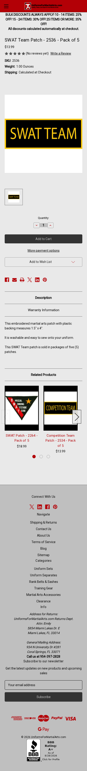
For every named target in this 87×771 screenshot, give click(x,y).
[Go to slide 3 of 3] (48, 456)
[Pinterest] (45, 280)
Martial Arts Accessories (43, 595)
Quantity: (43, 218)
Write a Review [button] (60, 53)
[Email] (14, 280)
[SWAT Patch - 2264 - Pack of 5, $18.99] (21, 408)
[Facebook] (7, 280)
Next (76, 417)
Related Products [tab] (43, 375)
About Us (43, 535)
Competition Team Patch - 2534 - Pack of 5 (61, 441)
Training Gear (43, 588)
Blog (43, 548)
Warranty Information (43, 310)
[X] (29, 280)
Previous (5, 417)
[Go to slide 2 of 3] (41, 456)
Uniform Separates (43, 575)
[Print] (22, 280)
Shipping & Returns (43, 522)
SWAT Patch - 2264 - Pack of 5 (22, 438)
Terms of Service (43, 542)
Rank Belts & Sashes (43, 582)
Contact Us (43, 529)
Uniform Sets (43, 569)
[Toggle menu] (6, 6)
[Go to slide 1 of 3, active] (34, 456)
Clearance (43, 601)
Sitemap (43, 555)
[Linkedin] (37, 280)
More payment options (44, 250)
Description (43, 298)
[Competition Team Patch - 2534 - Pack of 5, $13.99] (60, 408)
